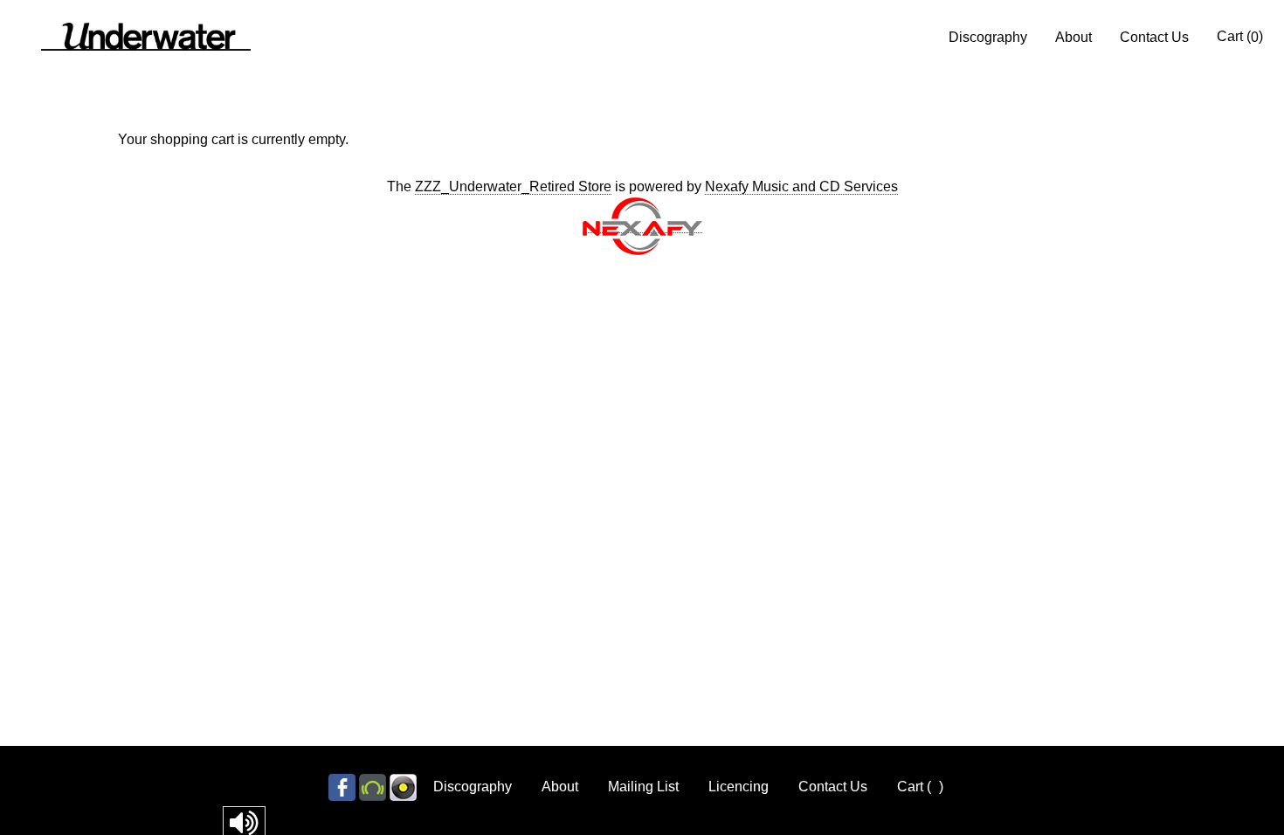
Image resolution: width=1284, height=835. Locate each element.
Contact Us (1154, 37)
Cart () (1240, 37)
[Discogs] (403, 786)
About (1073, 37)
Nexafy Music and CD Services (801, 186)
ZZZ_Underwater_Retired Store (513, 186)
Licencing (738, 786)
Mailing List (643, 786)
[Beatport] (372, 786)
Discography (988, 37)
